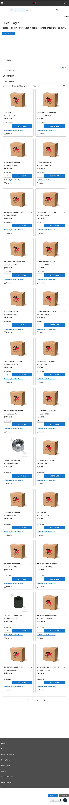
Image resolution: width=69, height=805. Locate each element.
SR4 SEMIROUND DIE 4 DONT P (13, 411)
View (34, 86)
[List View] (64, 85)
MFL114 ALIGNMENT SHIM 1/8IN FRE (48, 667)
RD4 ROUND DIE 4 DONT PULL (46, 460)
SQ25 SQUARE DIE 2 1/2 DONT (46, 262)
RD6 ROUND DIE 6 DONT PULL (13, 162)
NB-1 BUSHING (41, 512)
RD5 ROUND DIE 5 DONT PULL (13, 512)
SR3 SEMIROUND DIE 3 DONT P (46, 311)
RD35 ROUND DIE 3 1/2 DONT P (46, 361)
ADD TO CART (22, 126)
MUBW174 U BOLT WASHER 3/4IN (47, 615)
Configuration (41, 795)
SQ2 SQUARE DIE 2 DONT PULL (46, 212)
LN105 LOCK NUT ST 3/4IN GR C (14, 460)
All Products (7, 60)
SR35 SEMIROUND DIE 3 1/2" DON (14, 262)
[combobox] (17, 10)
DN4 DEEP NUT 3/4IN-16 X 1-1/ (13, 615)
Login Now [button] (8, 33)
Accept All (53, 795)
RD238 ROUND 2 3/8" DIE (44, 162)
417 (45, 700)
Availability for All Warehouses (13, 130)
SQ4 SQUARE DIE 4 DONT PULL (13, 667)
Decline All (64, 795)
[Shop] (34, 3)
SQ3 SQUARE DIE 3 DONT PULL (46, 411)
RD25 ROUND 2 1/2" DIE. (11, 311)
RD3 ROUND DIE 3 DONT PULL (13, 564)
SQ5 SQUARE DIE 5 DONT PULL (13, 212)
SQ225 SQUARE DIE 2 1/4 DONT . (47, 113)
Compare (9, 133)
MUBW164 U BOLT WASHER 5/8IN (47, 564)
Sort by (5, 86)
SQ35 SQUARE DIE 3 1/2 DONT (13, 361)
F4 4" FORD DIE (9, 113)
